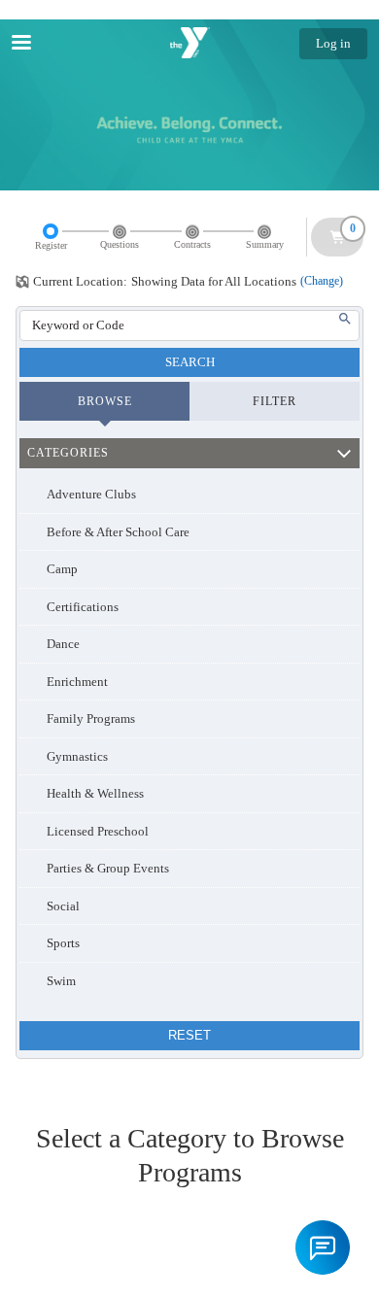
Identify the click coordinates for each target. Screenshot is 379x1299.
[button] (322, 1247)
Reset (189, 1035)
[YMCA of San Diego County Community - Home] (189, 42)
